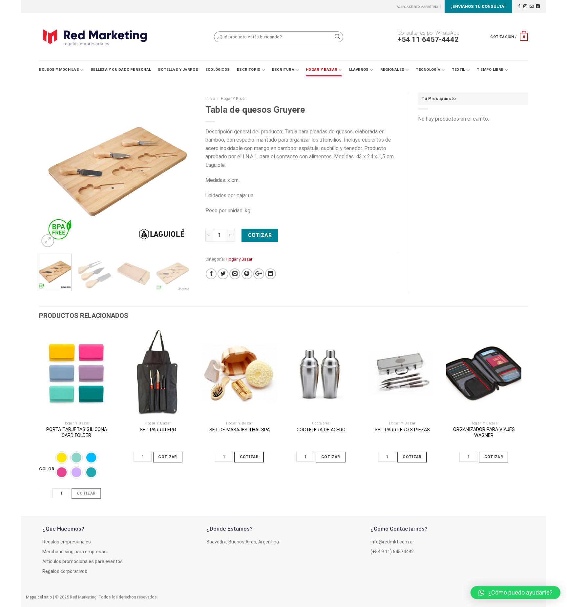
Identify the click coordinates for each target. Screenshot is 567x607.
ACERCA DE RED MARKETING (417, 7)
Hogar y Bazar (321, 70)
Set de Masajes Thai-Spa (239, 430)
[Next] (184, 170)
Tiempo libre (490, 70)
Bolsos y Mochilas (59, 70)
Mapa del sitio (39, 597)
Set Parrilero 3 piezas (402, 430)
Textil (458, 70)
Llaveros (359, 70)
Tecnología (428, 70)
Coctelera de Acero (321, 430)
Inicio (210, 98)
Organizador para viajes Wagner (484, 433)
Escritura (283, 70)
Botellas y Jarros (178, 70)
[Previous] (50, 170)
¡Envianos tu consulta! (478, 6)
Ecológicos (217, 70)
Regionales (392, 70)
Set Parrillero (158, 430)
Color (46, 469)
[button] (515, 592)
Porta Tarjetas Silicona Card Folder (76, 433)
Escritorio (248, 70)
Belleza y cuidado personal (121, 70)
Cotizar (260, 235)
